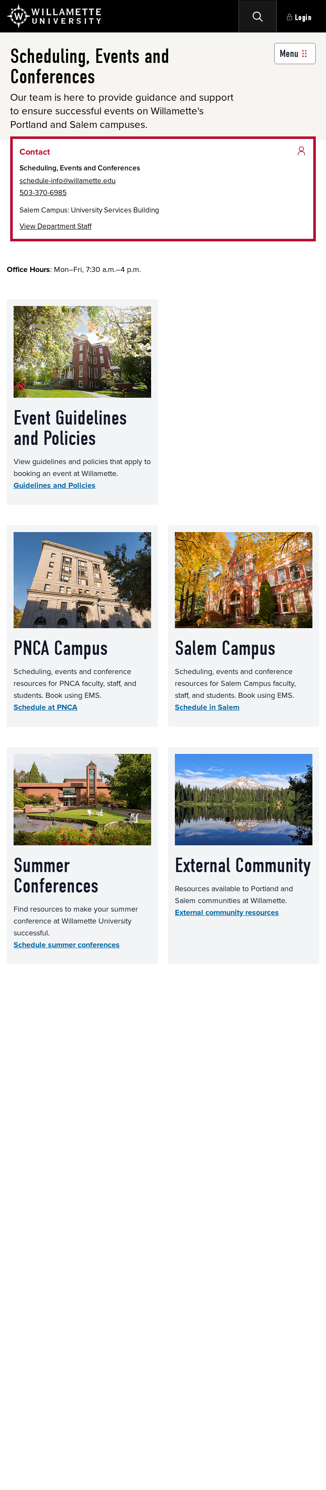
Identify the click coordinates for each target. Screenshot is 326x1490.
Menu (289, 53)
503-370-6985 (43, 192)
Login (303, 17)
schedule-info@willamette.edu (67, 180)
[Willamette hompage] (54, 16)
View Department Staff (56, 226)
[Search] (258, 16)
